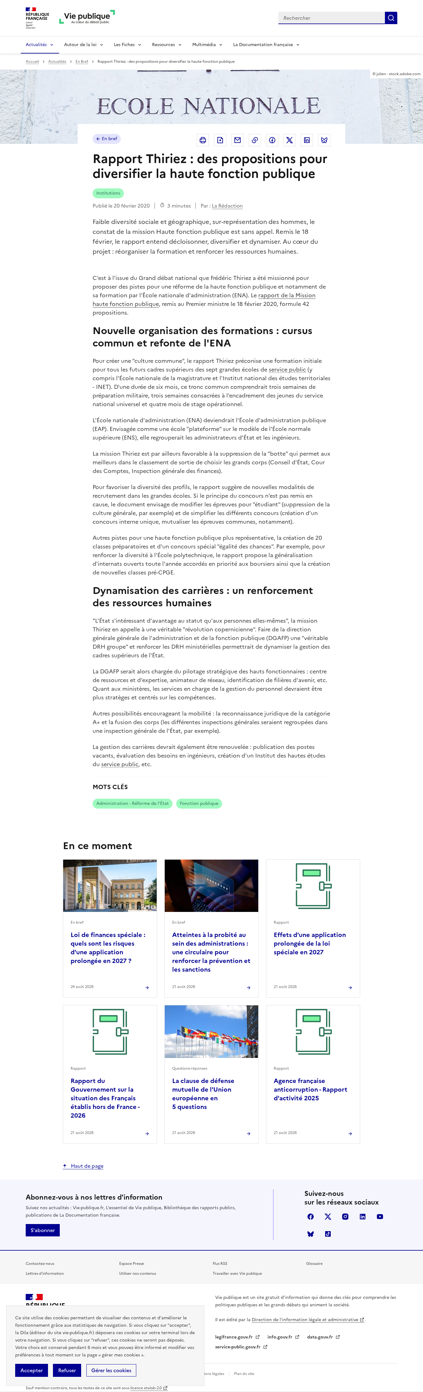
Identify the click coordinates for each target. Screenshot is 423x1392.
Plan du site (244, 1374)
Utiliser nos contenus (137, 1273)
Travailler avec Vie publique (237, 1273)
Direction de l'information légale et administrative (305, 1320)
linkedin (362, 1216)
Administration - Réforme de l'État (132, 803)
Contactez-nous (40, 1263)
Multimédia (204, 44)
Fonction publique (199, 803)
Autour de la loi (80, 44)
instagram (345, 1216)
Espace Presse (131, 1263)
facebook (310, 1216)
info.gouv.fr (281, 1337)
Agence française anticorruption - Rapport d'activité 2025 (310, 1089)
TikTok (328, 1234)
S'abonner (43, 1230)
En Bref (82, 61)
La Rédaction (227, 205)
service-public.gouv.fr (238, 1347)
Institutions (108, 193)
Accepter (31, 1370)
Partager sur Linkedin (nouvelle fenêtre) (307, 140)
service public (287, 369)
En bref (109, 138)
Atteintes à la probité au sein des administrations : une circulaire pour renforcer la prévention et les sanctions (211, 952)
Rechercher (391, 18)
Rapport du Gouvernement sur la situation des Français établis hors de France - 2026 (105, 1098)
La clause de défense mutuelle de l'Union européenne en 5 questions (203, 1093)
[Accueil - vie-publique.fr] (87, 18)
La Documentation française (263, 44)
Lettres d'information (45, 1273)
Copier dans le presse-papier (255, 140)
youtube (380, 1216)
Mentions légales (210, 1374)
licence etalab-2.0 (146, 1388)
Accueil (32, 61)
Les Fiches (124, 44)
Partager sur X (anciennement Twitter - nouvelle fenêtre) (289, 140)
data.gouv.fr (320, 1337)
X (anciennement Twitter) (328, 1216)
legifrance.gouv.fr (234, 1337)
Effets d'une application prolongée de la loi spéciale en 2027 (310, 943)
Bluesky (310, 1234)
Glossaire (314, 1263)
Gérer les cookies (111, 1370)
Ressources (163, 44)
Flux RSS (220, 1263)
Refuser (67, 1370)
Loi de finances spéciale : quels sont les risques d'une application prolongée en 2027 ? (108, 947)
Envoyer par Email (237, 140)
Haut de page (86, 1166)
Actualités (36, 44)
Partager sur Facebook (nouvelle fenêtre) (272, 140)
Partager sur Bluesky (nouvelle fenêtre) (324, 140)
